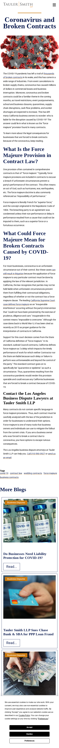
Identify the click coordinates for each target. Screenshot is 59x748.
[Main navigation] (54, 4)
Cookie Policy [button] (24, 715)
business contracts (9, 477)
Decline (29, 734)
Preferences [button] (43, 719)
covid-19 (4, 473)
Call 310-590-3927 (36, 453)
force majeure (50, 473)
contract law (16, 473)
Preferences (29, 741)
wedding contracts (33, 473)
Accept (29, 727)
